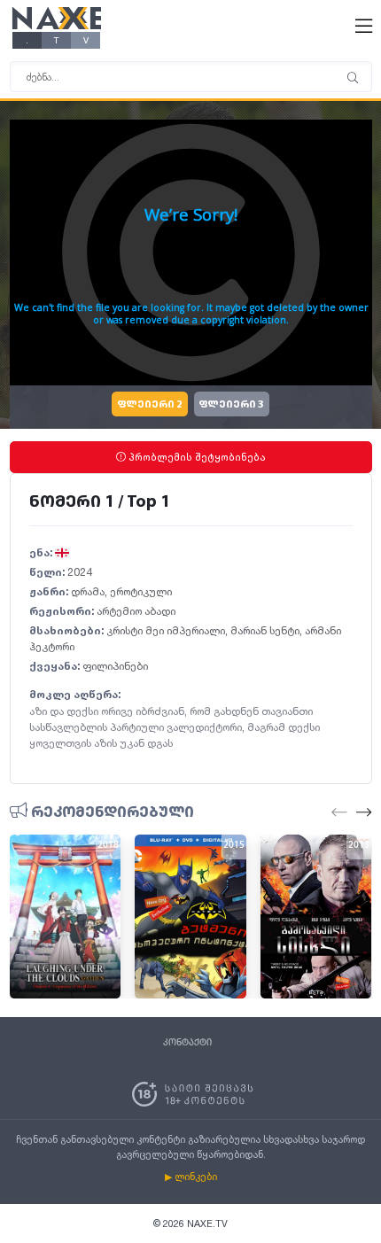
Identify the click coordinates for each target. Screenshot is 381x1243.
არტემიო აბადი (136, 611)
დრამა (88, 591)
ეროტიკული (141, 591)
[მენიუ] (352, 79)
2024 (79, 572)
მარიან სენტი (264, 630)
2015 (234, 846)
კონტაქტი (187, 1042)
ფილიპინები (115, 665)
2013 (358, 846)
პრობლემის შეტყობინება (196, 457)
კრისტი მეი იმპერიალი (165, 630)
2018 (108, 846)
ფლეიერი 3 (231, 405)
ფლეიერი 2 (150, 405)
